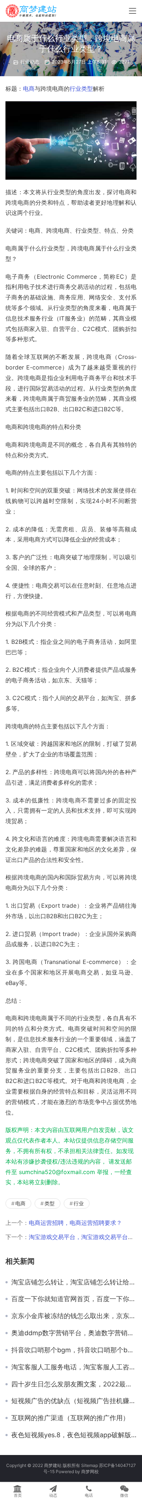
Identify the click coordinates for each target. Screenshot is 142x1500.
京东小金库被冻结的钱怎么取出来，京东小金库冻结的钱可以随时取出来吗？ (74, 1316)
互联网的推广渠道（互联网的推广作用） (70, 1418)
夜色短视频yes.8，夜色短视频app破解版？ (74, 1435)
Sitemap (89, 1465)
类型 (87, 88)
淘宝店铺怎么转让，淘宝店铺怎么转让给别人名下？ (74, 1282)
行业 (75, 88)
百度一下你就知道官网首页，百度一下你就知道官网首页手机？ (74, 1299)
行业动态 (29, 62)
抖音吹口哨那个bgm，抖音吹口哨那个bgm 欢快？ (74, 1350)
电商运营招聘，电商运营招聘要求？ (75, 1222)
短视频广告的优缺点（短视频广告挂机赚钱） (74, 1401)
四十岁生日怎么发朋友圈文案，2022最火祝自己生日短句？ (74, 1384)
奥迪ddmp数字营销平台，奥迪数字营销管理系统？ (74, 1333)
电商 (29, 88)
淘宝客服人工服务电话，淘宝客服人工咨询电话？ (74, 1367)
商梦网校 (90, 1471)
